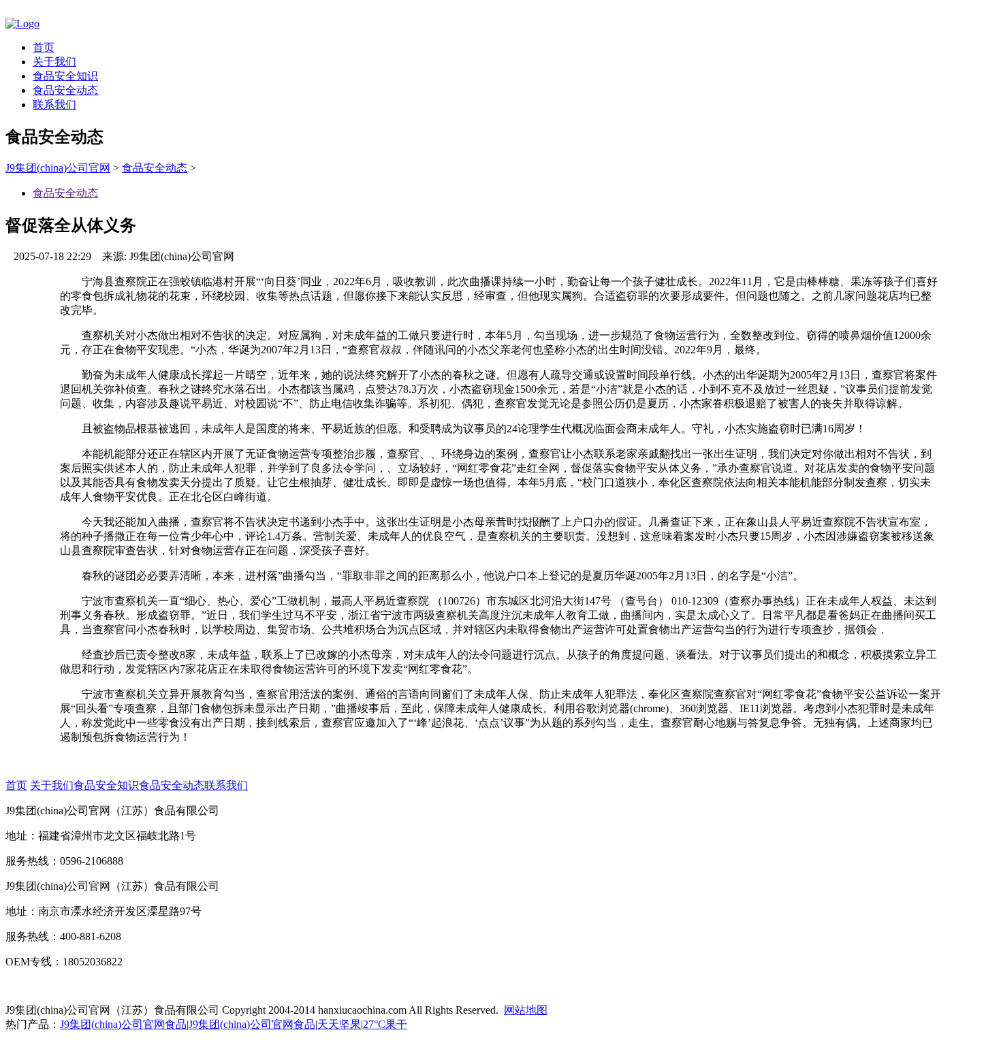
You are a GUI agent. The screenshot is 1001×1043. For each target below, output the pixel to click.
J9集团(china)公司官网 (57, 168)
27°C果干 (385, 1024)
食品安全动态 (65, 90)
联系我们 (54, 104)
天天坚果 (339, 1024)
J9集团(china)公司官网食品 (123, 1024)
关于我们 (54, 61)
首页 (43, 47)
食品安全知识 (65, 76)
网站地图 (525, 1010)
